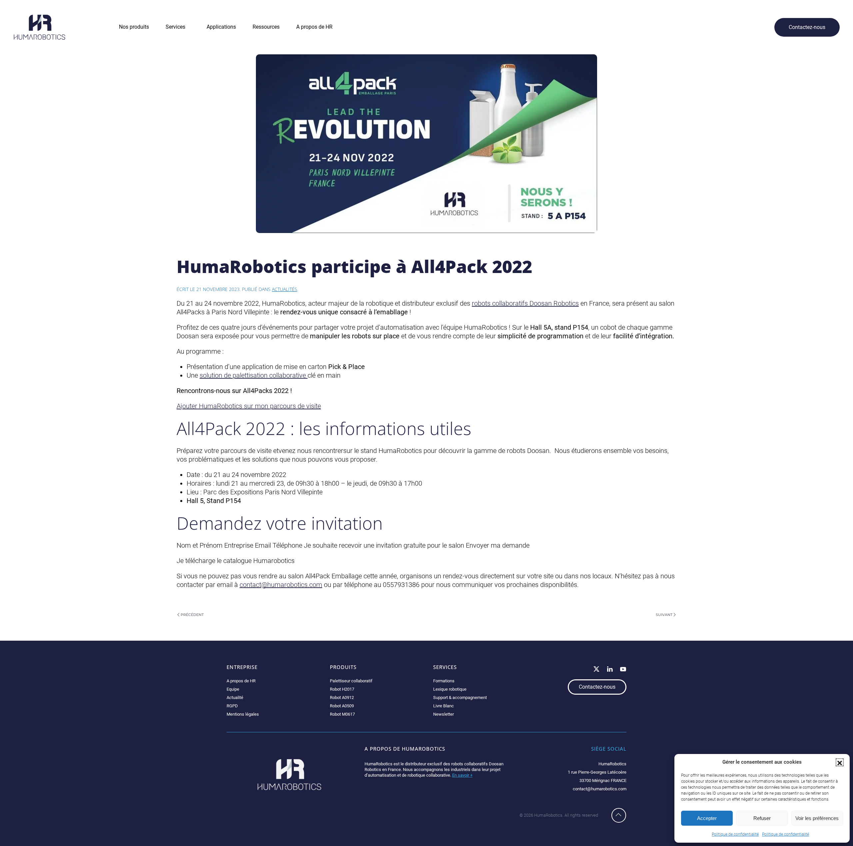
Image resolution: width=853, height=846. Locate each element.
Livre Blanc (443, 705)
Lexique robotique (449, 689)
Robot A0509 (342, 705)
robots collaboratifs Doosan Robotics (525, 303)
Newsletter (443, 714)
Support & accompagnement (460, 697)
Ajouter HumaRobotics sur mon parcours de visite (249, 406)
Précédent (192, 614)
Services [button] (175, 27)
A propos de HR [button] (314, 27)
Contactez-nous (807, 27)
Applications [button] (221, 27)
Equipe (233, 689)
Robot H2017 (342, 689)
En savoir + (462, 775)
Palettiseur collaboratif (351, 680)
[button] (839, 762)
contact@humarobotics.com (281, 585)
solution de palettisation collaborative (254, 375)
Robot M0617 (342, 714)
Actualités (284, 289)
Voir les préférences (817, 818)
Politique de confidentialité (735, 834)
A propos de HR (241, 680)
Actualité (235, 697)
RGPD (232, 705)
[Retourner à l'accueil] (39, 27)
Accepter (707, 818)
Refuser (762, 818)
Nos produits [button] (134, 27)
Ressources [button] (266, 27)
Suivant (664, 614)
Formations (443, 680)
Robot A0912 (342, 697)
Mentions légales (243, 714)
